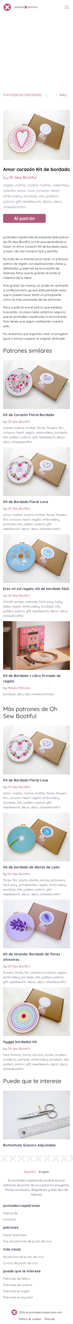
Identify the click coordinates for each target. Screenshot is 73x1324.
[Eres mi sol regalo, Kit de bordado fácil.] (36, 558)
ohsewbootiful (14, 207)
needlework (31, 201)
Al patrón (24, 218)
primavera (57, 880)
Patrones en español (18, 1297)
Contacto (9, 1219)
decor (47, 201)
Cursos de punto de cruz (20, 1263)
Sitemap (49, 1319)
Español (30, 1172)
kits (42, 196)
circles (49, 1055)
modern (60, 1055)
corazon (42, 190)
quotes (19, 602)
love (31, 190)
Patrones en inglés (16, 1291)
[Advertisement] (36, 52)
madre (32, 185)
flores (41, 428)
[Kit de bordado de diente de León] (36, 837)
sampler (24, 1059)
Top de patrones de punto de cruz (27, 1241)
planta (34, 880)
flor (61, 428)
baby (58, 602)
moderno (10, 1059)
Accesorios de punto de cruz (23, 1257)
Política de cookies (29, 1319)
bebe (7, 606)
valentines (61, 185)
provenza (49, 972)
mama (20, 185)
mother (45, 185)
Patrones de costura (17, 1285)
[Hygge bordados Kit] (36, 1011)
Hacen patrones (14, 1235)
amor (21, 190)
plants (23, 880)
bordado (31, 196)
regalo (8, 185)
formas (16, 1055)
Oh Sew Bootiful (23, 177)
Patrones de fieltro (16, 1279)
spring (44, 880)
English (44, 1172)
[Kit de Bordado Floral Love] (36, 471)
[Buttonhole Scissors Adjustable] (36, 1115)
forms (26, 1055)
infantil (8, 602)
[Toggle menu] (67, 7)
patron (8, 201)
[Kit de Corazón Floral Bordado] (36, 384)
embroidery (12, 196)
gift (18, 201)
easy (50, 602)
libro (20, 694)
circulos (37, 1055)
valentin (9, 190)
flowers (52, 428)
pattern (52, 196)
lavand (36, 972)
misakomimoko (42, 694)
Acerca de (10, 1213)
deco (58, 201)
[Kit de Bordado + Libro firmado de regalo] (36, 645)
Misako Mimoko (19, 688)
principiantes (28, 885)
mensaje (31, 602)
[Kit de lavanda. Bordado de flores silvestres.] (36, 924)
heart (55, 190)
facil (42, 602)
